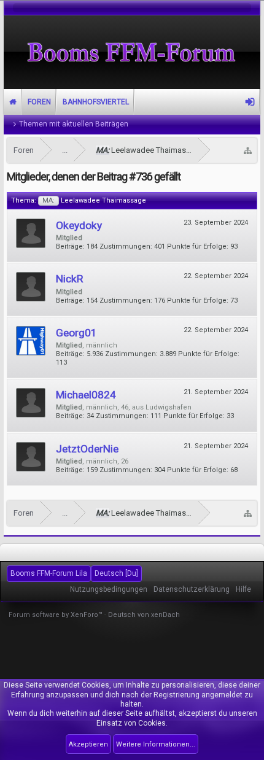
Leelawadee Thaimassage (94, 200)
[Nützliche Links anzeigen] (248, 150)
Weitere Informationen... (155, 744)
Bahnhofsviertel (96, 102)
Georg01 (76, 333)
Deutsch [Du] (116, 573)
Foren (39, 102)
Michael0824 (86, 395)
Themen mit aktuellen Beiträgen (73, 124)
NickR (69, 279)
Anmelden (249, 102)
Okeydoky (79, 225)
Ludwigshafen (169, 407)
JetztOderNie (87, 449)
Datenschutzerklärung (191, 589)
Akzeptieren (88, 744)
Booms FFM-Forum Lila (48, 573)
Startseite (13, 102)
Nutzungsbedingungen (108, 589)
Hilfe (243, 589)
